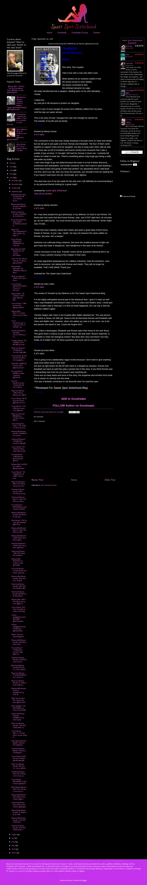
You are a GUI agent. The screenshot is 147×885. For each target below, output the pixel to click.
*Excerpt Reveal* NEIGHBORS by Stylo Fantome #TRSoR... (19, 507)
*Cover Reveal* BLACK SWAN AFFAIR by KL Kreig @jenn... (19, 358)
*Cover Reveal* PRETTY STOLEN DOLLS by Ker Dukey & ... (19, 734)
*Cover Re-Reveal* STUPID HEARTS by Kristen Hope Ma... (18, 571)
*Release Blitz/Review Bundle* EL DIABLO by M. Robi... (18, 812)
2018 (11, 170)
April (14, 849)
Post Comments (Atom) (49, 485)
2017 (11, 174)
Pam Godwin (130, 48)
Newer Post (37, 479)
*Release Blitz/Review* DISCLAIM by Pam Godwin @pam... (18, 797)
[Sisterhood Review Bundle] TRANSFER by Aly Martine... (18, 214)
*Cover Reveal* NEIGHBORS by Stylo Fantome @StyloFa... (19, 781)
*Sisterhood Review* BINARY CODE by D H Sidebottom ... (18, 751)
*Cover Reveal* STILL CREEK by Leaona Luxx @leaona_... (18, 408)
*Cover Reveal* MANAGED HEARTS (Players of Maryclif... (19, 287)
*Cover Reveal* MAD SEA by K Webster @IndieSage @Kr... (18, 758)
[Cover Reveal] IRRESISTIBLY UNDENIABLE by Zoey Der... (17, 242)
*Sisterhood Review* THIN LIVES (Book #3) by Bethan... (18, 553)
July (13, 838)
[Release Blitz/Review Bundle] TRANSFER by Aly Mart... (18, 206)
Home (49, 32)
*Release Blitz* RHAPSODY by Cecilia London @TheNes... (17, 562)
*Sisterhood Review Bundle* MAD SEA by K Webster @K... (18, 586)
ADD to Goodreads (73, 398)
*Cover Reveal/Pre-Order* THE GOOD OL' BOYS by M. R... (18, 426)
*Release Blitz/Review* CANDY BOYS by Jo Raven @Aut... (18, 538)
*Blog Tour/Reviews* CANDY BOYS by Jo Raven (18, 278)
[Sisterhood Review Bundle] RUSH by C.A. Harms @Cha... (19, 667)
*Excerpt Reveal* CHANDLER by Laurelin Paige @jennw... (17, 651)
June (13, 842)
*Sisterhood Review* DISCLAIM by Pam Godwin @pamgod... (19, 805)
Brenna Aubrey (130, 124)
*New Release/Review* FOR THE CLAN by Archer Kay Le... (19, 789)
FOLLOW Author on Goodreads (73, 405)
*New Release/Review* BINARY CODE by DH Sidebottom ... (19, 743)
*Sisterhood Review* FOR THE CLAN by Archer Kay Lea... (18, 774)
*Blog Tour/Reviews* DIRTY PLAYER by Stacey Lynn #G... (18, 484)
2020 (11, 163)
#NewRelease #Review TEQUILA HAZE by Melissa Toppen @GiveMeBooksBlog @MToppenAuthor (16, 103)
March (14, 853)
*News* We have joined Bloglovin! (17, 635)
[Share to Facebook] (76, 412)
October (15, 188)
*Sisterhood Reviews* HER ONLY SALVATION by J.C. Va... (18, 334)
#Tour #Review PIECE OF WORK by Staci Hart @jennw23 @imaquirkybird (17, 134)
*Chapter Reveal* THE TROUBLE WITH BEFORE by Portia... (18, 342)
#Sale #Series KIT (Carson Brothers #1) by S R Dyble (21, 147)
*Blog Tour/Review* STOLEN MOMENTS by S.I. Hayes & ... (19, 675)
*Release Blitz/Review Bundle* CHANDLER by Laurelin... (19, 433)
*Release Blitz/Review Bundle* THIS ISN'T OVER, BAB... (18, 820)
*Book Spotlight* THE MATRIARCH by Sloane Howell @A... (19, 708)
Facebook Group (80, 32)
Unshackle (129, 63)
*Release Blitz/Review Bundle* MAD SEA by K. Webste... (18, 578)
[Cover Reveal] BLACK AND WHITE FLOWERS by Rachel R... (19, 223)
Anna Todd (129, 56)
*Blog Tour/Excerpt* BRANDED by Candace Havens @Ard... (18, 417)
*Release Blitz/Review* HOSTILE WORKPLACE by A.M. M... (18, 691)
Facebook (61, 32)
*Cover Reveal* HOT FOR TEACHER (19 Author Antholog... (18, 609)
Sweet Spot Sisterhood (56, 190)
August (14, 834)
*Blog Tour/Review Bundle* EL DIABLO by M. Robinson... (18, 683)
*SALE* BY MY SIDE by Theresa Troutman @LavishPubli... (19, 261)
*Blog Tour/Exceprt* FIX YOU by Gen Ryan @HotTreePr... (18, 700)
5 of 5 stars (39, 134)
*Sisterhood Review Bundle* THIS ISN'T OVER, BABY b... (18, 828)
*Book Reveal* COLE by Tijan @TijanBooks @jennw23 (19, 522)
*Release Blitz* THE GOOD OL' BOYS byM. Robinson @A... (17, 297)
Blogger (84, 880)
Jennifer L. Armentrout (132, 94)
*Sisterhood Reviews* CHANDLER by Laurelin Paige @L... (19, 441)
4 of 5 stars (39, 208)
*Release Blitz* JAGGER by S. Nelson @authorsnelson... (19, 466)
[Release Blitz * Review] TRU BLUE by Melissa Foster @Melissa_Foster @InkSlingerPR (15, 89)
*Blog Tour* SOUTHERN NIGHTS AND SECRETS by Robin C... (19, 233)
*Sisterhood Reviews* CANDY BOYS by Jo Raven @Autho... (18, 545)
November (15, 184)
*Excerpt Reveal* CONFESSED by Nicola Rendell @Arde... (17, 457)
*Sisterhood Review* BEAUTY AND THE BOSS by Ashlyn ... (18, 499)
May (13, 845)
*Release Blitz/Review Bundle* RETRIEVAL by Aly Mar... (19, 515)
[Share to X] (74, 412)
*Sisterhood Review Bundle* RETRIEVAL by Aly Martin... (19, 594)
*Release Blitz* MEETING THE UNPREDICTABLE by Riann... (19, 269)
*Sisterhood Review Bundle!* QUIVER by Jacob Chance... (19, 660)
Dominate (129, 46)
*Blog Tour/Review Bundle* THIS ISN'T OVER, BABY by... (18, 725)
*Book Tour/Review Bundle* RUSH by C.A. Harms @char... (19, 766)
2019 (11, 167)
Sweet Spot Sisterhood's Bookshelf (132, 41)
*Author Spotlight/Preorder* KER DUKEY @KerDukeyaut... (18, 618)
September (15, 191)
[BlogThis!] (72, 412)
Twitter (96, 32)
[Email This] (70, 412)
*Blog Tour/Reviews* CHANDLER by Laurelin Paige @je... (19, 350)
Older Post (110, 479)
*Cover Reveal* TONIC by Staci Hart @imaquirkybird (19, 305)
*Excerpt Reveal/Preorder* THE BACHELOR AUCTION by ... (18, 384)
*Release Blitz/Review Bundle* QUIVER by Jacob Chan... (18, 642)
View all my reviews (43, 194)
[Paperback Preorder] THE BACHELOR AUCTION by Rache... (18, 198)
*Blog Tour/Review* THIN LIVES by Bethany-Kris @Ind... (19, 393)
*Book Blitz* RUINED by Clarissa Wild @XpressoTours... (19, 365)
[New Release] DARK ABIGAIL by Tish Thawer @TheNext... (18, 252)
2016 (11, 178)
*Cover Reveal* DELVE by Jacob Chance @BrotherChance (19, 400)
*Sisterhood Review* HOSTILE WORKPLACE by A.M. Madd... (18, 717)
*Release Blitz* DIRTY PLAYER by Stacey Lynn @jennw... (18, 601)
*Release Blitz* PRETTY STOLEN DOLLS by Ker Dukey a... (19, 314)
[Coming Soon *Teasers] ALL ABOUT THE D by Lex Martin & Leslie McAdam (17, 119)
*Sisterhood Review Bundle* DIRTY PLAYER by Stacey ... (19, 491)
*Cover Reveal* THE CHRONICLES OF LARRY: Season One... (18, 475)
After (127, 55)
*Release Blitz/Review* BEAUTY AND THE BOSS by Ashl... (18, 530)
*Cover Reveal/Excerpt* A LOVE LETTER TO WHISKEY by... (18, 324)
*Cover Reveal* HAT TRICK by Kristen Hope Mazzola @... (18, 449)
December (15, 181)
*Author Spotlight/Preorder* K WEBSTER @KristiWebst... (18, 628)
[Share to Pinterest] (78, 412)
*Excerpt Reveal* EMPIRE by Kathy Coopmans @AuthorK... (17, 374)
